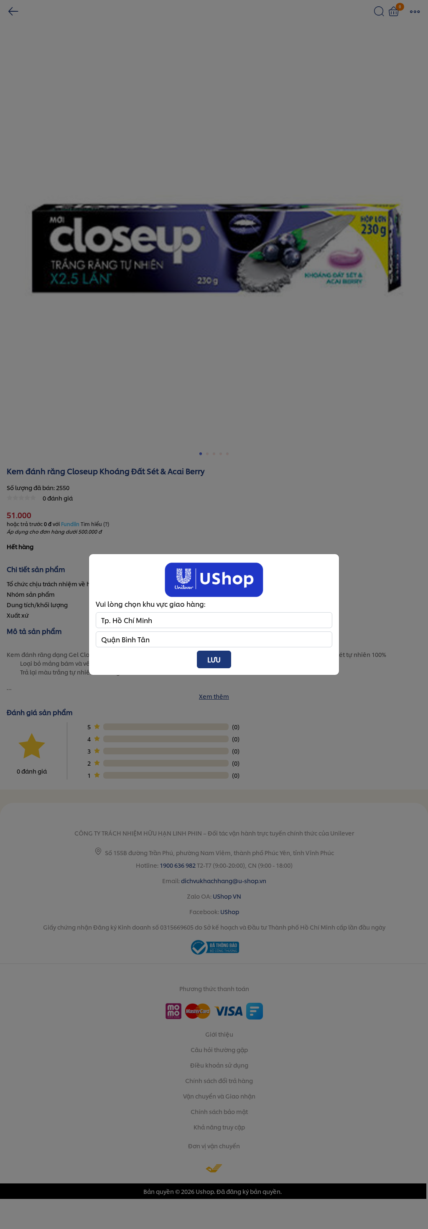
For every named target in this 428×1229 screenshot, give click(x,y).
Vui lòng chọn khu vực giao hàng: (151, 603)
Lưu (214, 659)
